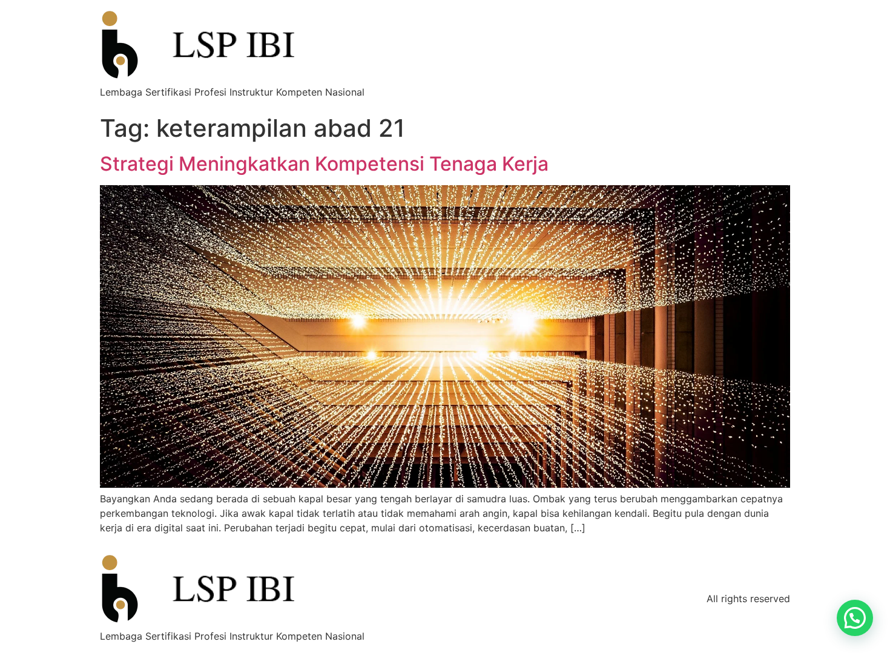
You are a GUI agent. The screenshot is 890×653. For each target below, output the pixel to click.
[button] (855, 618)
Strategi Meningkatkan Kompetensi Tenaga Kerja (324, 164)
